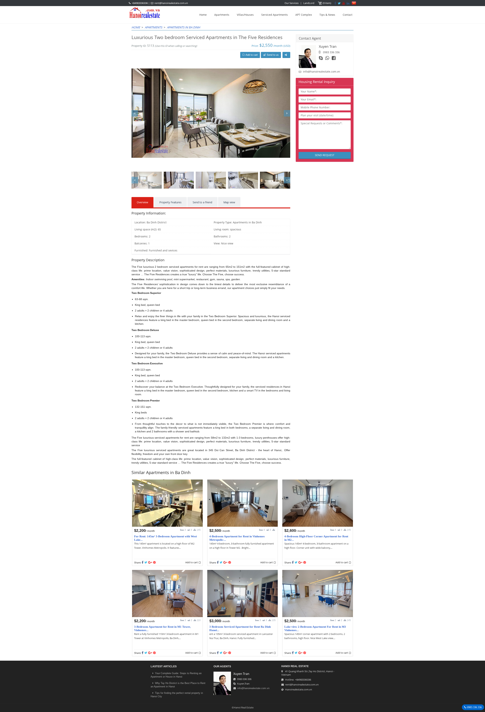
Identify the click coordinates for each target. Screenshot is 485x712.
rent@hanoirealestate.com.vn (171, 3)
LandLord (308, 3)
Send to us (273, 54)
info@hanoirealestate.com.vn (321, 71)
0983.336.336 (474, 707)
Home (203, 14)
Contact (347, 14)
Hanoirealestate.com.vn (298, 689)
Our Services (292, 3)
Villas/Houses (245, 14)
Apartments (221, 14)
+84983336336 (140, 3)
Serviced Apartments (274, 14)
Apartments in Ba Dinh (183, 27)
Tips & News (327, 14)
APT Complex (303, 14)
